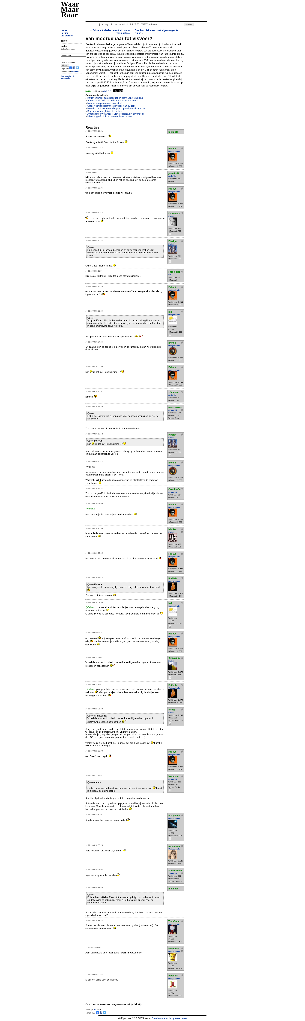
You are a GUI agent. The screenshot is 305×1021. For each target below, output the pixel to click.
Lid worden (67, 35)
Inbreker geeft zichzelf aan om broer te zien (109, 116)
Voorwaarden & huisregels (67, 77)
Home (64, 30)
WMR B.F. (107, 91)
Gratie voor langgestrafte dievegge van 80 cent (111, 106)
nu (95, 1009)
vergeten (75, 71)
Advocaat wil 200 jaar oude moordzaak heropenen (112, 100)
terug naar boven (178, 1018)
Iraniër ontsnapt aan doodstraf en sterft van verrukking (115, 98)
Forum (64, 33)
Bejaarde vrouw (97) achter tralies (104, 111)
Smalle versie (159, 1018)
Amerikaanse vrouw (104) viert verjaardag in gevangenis (116, 113)
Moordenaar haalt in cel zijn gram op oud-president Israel (116, 108)
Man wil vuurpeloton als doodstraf (104, 103)
